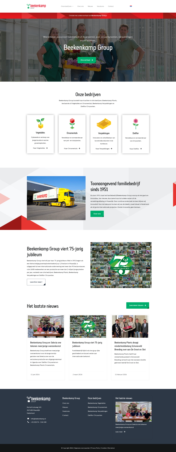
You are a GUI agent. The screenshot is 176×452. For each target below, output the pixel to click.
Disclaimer (111, 448)
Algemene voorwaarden (82, 448)
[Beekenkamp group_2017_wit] (38, 397)
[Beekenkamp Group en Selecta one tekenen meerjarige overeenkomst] (134, 403)
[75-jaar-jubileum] (88, 316)
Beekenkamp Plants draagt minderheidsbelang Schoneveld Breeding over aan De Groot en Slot (130, 346)
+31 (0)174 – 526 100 (38, 422)
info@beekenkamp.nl (38, 419)
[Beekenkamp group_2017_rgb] (36, 5)
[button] (28, 198)
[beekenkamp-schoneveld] (130, 316)
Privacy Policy (95, 448)
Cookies (104, 448)
